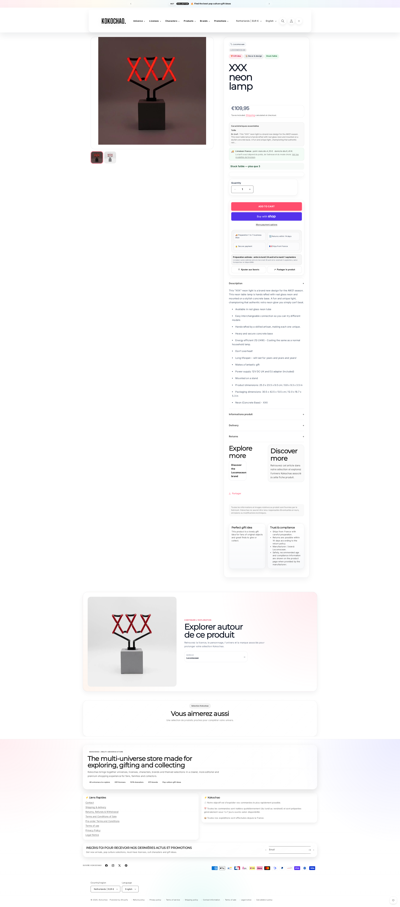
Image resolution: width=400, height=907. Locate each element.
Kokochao (103, 900)
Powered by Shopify (119, 900)
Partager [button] (236, 493)
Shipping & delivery (95, 807)
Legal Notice (92, 834)
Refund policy (139, 900)
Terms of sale (230, 900)
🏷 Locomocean (237, 44)
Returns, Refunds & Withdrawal (101, 811)
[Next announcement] (269, 3)
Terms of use (92, 825)
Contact (89, 802)
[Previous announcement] (130, 3)
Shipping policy (191, 900)
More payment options (266, 224)
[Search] (282, 21)
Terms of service (173, 900)
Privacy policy (155, 900)
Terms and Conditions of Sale (101, 816)
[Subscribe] (309, 850)
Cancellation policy (264, 900)
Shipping (250, 115)
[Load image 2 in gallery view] (110, 157)
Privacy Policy (92, 830)
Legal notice (246, 900)
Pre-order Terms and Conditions (102, 821)
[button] (299, 21)
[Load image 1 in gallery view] (97, 157)
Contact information (211, 900)
